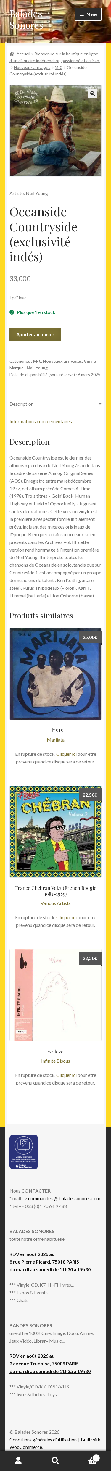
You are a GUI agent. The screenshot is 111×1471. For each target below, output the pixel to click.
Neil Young (37, 367)
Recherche (55, 1461)
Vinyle (90, 361)
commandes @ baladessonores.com (64, 1198)
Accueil (23, 53)
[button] (92, 93)
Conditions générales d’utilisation (43, 1439)
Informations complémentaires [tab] (40, 421)
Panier (85, 1456)
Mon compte (18, 1461)
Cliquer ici (66, 754)
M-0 (58, 67)
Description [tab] (21, 404)
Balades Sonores (26, 19)
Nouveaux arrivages (32, 67)
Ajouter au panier (35, 334)
